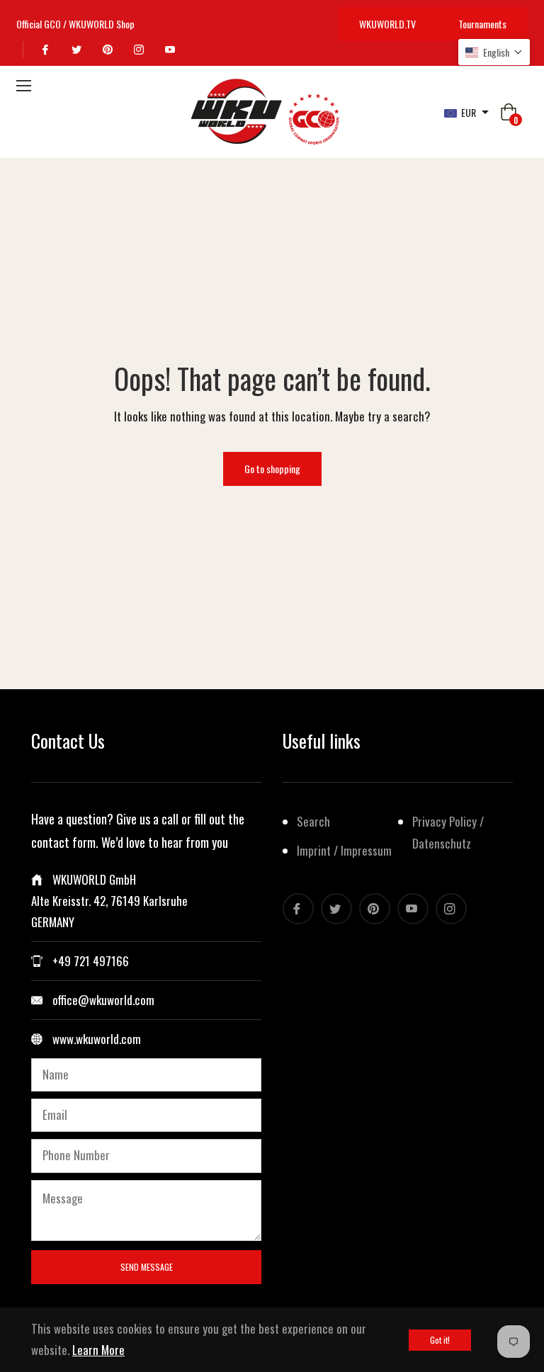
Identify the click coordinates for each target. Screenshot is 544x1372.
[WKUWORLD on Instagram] (141, 49)
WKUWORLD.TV (387, 23)
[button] (494, 52)
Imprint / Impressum (344, 850)
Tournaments (482, 23)
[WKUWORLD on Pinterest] (110, 49)
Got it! (440, 1340)
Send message (146, 1267)
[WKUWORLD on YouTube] (172, 49)
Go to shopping (272, 468)
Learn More (98, 1350)
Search (313, 821)
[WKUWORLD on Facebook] (47, 49)
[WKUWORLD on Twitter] (79, 49)
